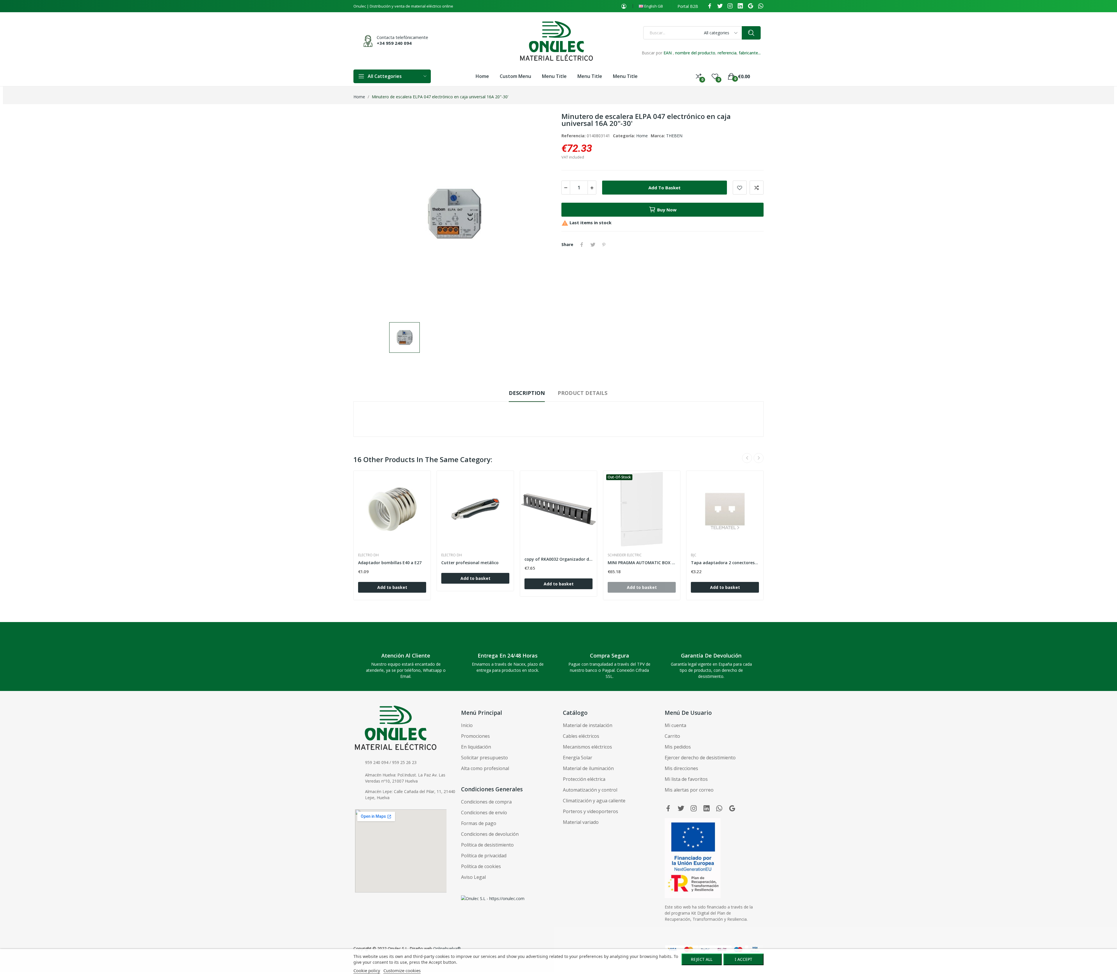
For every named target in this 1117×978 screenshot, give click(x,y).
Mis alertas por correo (689, 790)
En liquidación (476, 747)
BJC (693, 555)
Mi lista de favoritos (686, 779)
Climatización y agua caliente (594, 800)
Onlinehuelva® (447, 948)
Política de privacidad (483, 855)
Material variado (581, 822)
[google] (750, 6)
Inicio (467, 725)
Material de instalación (587, 725)
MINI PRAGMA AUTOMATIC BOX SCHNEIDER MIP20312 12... (642, 562)
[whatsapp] (761, 6)
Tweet (592, 244)
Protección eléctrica (584, 779)
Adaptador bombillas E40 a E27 (389, 562)
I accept (743, 959)
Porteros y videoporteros (590, 811)
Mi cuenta (675, 725)
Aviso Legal (473, 877)
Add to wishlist (740, 188)
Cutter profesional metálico (470, 562)
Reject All (701, 959)
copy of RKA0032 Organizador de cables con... (558, 559)
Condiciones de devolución (490, 834)
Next (759, 458)
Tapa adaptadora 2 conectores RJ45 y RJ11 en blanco (725, 562)
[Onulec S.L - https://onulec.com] (492, 898)
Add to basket (664, 187)
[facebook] (710, 6)
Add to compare (757, 188)
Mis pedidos (678, 747)
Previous (747, 458)
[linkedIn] (740, 6)
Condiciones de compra (486, 802)
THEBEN (674, 135)
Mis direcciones (681, 768)
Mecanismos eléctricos (587, 747)
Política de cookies (481, 866)
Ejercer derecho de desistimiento (700, 757)
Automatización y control (590, 790)
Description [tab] (527, 392)
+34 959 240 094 (394, 43)
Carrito (672, 736)
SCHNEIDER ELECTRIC (625, 555)
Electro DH (368, 555)
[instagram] (730, 6)
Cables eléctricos (581, 736)
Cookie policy (366, 970)
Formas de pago (478, 823)
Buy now (667, 210)
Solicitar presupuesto (484, 757)
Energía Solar (577, 757)
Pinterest (603, 244)
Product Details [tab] (582, 392)
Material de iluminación (588, 768)
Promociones (475, 736)
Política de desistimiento (487, 845)
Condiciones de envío (484, 812)
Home (642, 135)
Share (581, 244)
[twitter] (720, 6)
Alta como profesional (485, 768)
